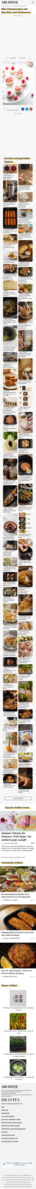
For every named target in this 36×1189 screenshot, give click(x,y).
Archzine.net (11, 1087)
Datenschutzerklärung (10, 1126)
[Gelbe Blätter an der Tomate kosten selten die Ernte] (18, 1029)
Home (3, 6)
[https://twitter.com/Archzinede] (24, 1158)
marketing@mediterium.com (14, 1103)
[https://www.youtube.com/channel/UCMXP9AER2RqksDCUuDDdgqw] (21, 1158)
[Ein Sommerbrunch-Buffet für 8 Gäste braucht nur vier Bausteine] (18, 879)
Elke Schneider (12, 938)
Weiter (23, 58)
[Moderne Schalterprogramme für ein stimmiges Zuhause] (18, 1006)
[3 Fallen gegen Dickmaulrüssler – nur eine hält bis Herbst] (18, 1075)
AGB (2, 1107)
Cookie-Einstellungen (9, 1141)
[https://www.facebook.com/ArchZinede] (11, 1158)
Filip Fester (11, 843)
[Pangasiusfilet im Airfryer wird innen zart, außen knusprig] (18, 917)
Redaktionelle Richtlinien (11, 1122)
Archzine (11, 2)
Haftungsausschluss (9, 1138)
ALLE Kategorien (7, 1116)
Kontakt (4, 1132)
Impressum (5, 1113)
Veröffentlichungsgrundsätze (13, 1129)
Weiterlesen (13, 109)
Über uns (4, 1110)
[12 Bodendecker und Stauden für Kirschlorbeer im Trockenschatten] (18, 1052)
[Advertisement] (18, 35)
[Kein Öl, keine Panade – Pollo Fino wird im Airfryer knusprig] (18, 955)
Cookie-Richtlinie (8, 1135)
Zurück (12, 58)
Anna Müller (10, 976)
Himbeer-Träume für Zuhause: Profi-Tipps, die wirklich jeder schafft (16, 836)
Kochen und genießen (19, 6)
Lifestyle (8, 6)
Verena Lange (11, 900)
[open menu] (33, 2)
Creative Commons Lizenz (11, 1119)
